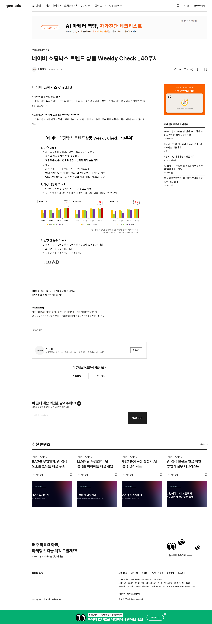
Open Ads (13, 5)
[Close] (165, 613)
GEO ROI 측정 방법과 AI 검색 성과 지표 (139, 463)
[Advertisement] (184, 239)
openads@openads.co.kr (184, 586)
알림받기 (136, 350)
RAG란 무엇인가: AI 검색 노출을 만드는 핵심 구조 (49, 463)
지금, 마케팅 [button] (52, 6)
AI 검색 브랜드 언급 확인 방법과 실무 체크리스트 (184, 463)
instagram (36, 599)
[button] (204, 444)
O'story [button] (114, 6)
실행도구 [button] (99, 6)
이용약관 (122, 594)
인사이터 (86, 6)
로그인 (186, 5)
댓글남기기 (137, 418)
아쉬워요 (101, 376)
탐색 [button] (38, 6)
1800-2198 (161, 586)
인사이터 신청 (199, 5)
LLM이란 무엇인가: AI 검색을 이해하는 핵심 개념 (95, 463)
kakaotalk (56, 599)
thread (47, 599)
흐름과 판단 (70, 6)
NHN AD (37, 573)
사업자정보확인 (150, 583)
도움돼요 (77, 376)
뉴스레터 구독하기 (177, 555)
